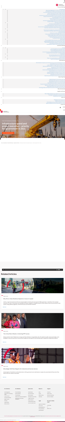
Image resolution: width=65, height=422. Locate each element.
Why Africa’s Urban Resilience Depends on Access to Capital (18, 299)
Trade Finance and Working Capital (8, 394)
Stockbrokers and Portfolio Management (19, 399)
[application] (32, 270)
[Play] (3, 269)
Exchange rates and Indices (32, 396)
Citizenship (40, 396)
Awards (40, 393)
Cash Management (7, 392)
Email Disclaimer (41, 410)
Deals (39, 392)
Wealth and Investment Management (21, 396)
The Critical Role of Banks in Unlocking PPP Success (16, 334)
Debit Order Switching (50, 395)
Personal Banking (18, 392)
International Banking (7, 397)
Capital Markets (6, 402)
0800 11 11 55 (49, 408)
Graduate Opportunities (31, 401)
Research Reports (30, 399)
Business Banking (18, 393)
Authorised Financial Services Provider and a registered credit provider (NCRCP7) (45, 416)
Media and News (41, 395)
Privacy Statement (41, 408)
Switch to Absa (49, 393)
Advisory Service (6, 403)
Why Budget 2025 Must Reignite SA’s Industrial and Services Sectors (20, 369)
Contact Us (48, 392)
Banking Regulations (42, 407)
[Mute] (56, 269)
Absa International (31, 393)
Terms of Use (41, 405)
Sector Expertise (30, 395)
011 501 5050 (49, 405)
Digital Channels (6, 399)
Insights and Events (31, 398)
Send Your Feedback (50, 396)
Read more (4, 342)
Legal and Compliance (42, 404)
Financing (5, 400)
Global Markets (30, 392)
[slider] (59, 270)
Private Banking (17, 395)
